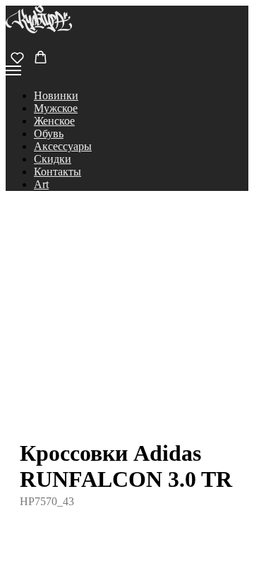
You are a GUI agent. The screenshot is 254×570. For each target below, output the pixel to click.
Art (41, 184)
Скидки (52, 159)
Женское (54, 121)
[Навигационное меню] (13, 70)
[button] (17, 57)
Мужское (56, 108)
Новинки (56, 95)
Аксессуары (63, 146)
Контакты (57, 172)
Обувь (49, 134)
